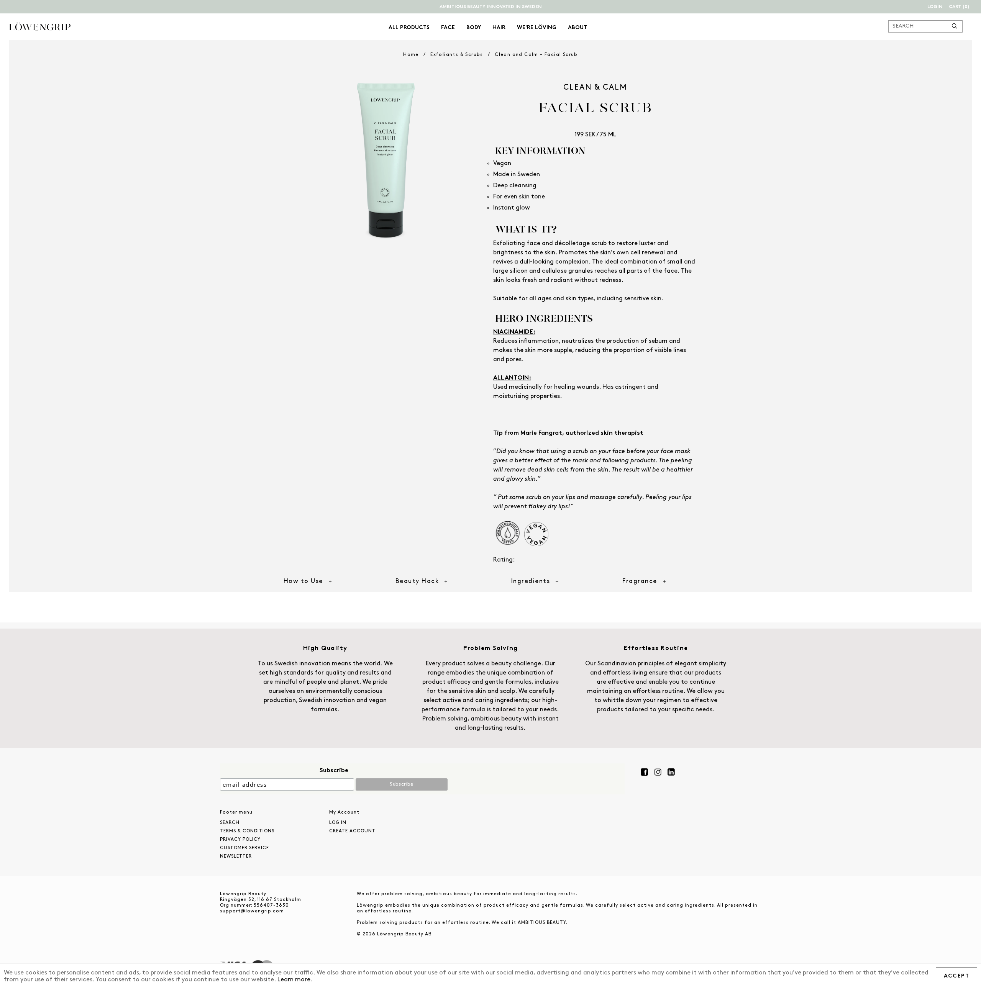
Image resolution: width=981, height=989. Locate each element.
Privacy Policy (240, 839)
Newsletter (236, 856)
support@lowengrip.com (252, 911)
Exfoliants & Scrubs (456, 54)
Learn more (293, 980)
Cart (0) (959, 7)
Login (935, 7)
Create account (352, 831)
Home (411, 54)
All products (409, 28)
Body (473, 28)
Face (448, 28)
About (577, 28)
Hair (498, 28)
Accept (956, 976)
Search (230, 822)
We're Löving (536, 28)
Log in (337, 822)
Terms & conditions (247, 831)
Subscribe (334, 771)
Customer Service (244, 848)
